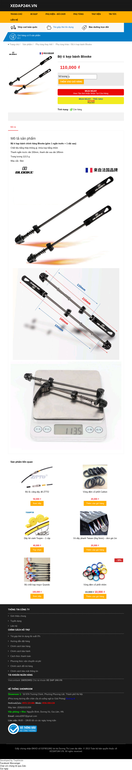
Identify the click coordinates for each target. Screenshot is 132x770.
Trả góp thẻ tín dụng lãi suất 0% (25, 636)
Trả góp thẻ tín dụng (63, 27)
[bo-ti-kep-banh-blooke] (31, 73)
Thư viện (96, 14)
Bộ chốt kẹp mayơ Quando (37, 584)
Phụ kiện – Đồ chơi (55, 14)
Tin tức (113, 14)
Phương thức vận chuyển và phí (25, 661)
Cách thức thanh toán (20, 656)
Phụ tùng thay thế (44, 44)
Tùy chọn (37, 550)
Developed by (11, 760)
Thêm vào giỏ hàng (95, 503)
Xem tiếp (37, 503)
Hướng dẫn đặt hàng (20, 641)
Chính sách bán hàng (20, 646)
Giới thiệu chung (18, 616)
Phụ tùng (78, 14)
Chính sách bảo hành (20, 651)
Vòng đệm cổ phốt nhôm (95, 584)
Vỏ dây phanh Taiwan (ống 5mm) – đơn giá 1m (95, 538)
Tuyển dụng (15, 621)
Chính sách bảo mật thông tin (24, 671)
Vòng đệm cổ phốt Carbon (95, 492)
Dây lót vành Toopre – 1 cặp (37, 538)
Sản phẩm (27, 44)
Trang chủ (16, 14)
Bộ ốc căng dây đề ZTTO (37, 492)
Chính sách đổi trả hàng (21, 666)
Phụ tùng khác (62, 44)
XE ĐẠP (34, 14)
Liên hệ (14, 20)
